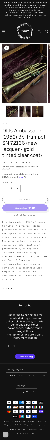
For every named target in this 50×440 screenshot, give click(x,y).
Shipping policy (36, 429)
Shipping (20, 166)
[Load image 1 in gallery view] (12, 111)
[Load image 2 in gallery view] (25, 111)
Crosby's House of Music (23, 421)
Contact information (26, 434)
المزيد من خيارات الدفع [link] (25, 215)
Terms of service (17, 429)
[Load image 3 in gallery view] (38, 111)
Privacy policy (39, 425)
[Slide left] (3, 112)
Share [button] (9, 288)
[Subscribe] (41, 346)
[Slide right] (47, 112)
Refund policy (21, 425)
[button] (4, 31)
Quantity (7, 182)
